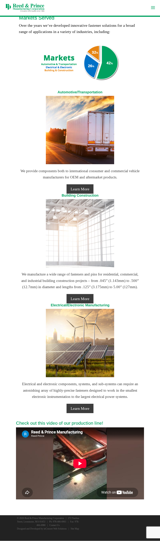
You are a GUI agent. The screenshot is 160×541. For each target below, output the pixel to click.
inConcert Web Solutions (55, 528)
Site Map (75, 528)
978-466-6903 (59, 521)
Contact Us (54, 525)
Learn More (80, 189)
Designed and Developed (28, 528)
